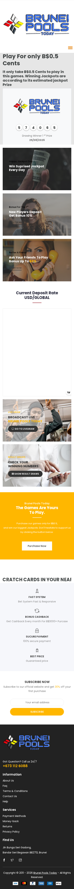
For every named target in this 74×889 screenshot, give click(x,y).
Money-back (11, 821)
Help (5, 801)
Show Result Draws (26, 473)
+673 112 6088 (15, 765)
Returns (7, 826)
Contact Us (10, 796)
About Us (8, 780)
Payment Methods (14, 816)
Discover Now (17, 176)
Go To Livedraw (24, 428)
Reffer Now (15, 267)
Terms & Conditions (15, 791)
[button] (69, 47)
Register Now (16, 222)
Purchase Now (37, 546)
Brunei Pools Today (45, 873)
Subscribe (37, 712)
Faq (5, 786)
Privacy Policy (11, 831)
